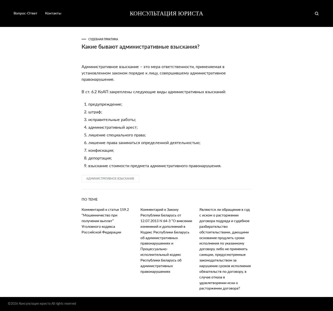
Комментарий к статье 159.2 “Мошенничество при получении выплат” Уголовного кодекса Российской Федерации (105, 221)
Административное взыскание (110, 178)
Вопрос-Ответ (25, 13)
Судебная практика (103, 39)
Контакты (53, 13)
